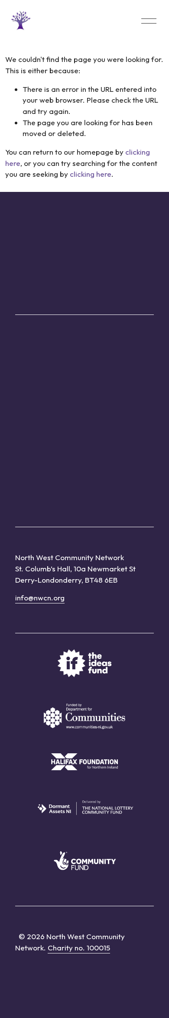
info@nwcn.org (40, 597)
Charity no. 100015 (79, 947)
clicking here (90, 173)
